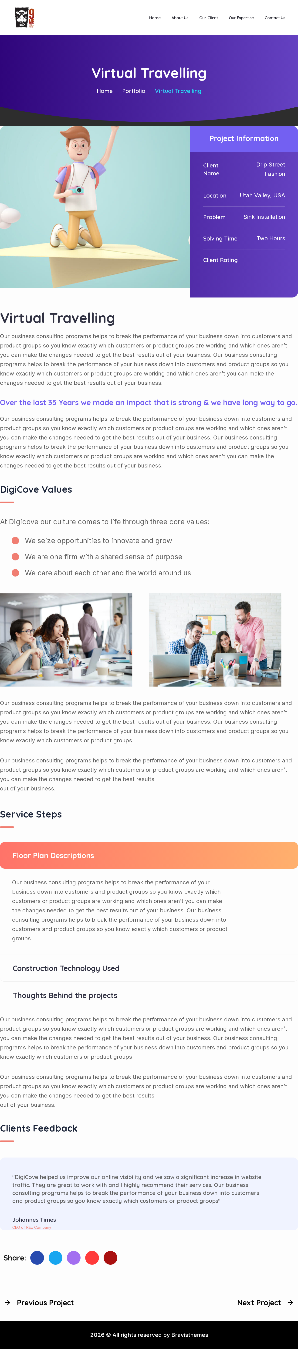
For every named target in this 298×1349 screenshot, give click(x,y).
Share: (14, 1257)
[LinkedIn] (110, 1258)
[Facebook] (37, 1258)
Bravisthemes (189, 1334)
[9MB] (24, 17)
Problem (214, 216)
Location (215, 195)
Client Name (211, 169)
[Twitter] (55, 1258)
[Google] (92, 1258)
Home (105, 90)
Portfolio (133, 90)
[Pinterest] (74, 1258)
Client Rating (220, 259)
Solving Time (220, 238)
